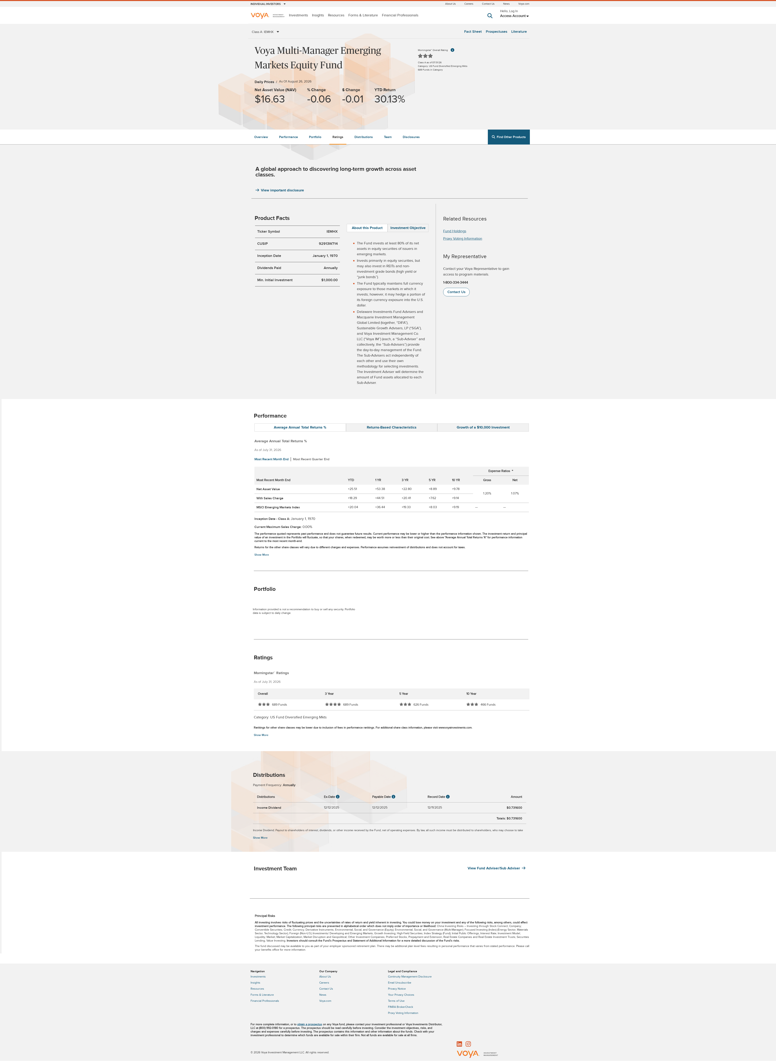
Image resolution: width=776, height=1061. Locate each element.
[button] (490, 19)
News (506, 3)
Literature (519, 32)
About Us (450, 3)
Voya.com (523, 3)
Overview (261, 137)
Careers (468, 3)
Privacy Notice (397, 988)
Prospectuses (496, 32)
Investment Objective (408, 228)
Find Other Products (511, 137)
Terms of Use (396, 1001)
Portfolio (315, 137)
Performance (288, 137)
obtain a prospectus (309, 1024)
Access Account (513, 16)
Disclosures (411, 137)
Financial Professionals (400, 15)
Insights (318, 15)
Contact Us (488, 3)
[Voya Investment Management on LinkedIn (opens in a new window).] (459, 1044)
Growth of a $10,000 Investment (483, 427)
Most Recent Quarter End (311, 459)
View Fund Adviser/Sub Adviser (494, 868)
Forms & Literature (363, 15)
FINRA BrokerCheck (400, 1007)
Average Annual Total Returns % (300, 427)
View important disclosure (282, 190)
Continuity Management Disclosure (410, 976)
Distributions (363, 137)
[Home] (267, 16)
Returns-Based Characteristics (391, 427)
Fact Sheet (473, 32)
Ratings (337, 137)
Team (388, 137)
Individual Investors (266, 4)
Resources (336, 15)
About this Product (367, 228)
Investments (298, 15)
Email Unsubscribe (399, 982)
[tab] (367, 228)
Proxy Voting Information (462, 238)
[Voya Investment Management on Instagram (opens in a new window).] (468, 1044)
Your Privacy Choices (401, 995)
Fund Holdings (454, 231)
